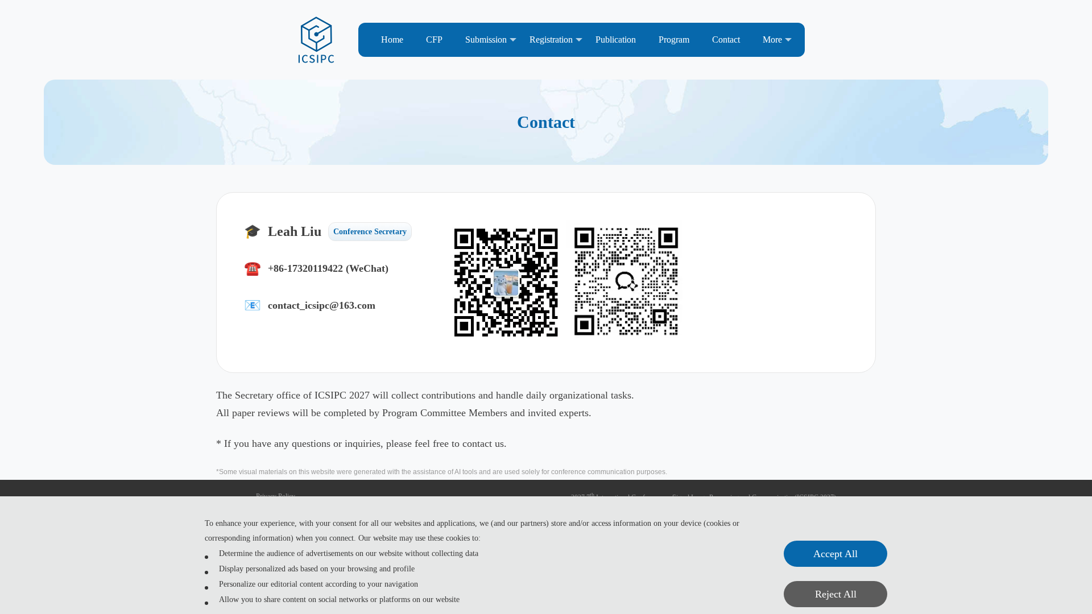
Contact (726, 39)
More (772, 39)
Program (674, 39)
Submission (486, 39)
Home (392, 39)
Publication (615, 39)
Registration (551, 39)
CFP (434, 39)
